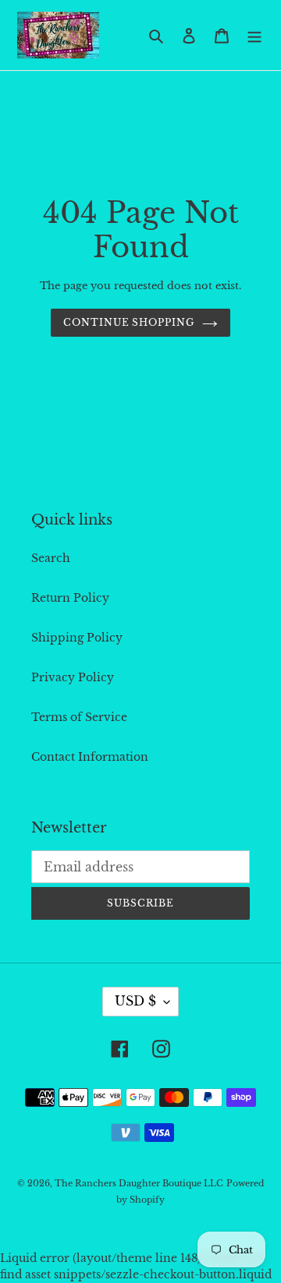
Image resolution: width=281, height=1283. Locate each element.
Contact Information (89, 757)
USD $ (135, 1001)
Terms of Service (79, 717)
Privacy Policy (72, 677)
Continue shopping (128, 322)
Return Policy (70, 598)
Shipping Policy (77, 638)
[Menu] (254, 35)
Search (50, 558)
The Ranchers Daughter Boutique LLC (139, 1183)
